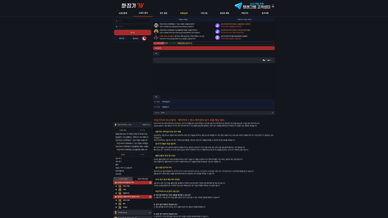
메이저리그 (178, 123)
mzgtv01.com (273, 43)
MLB (155, 135)
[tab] (123, 130)
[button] (214, 113)
